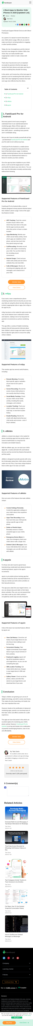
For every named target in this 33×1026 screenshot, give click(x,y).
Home (7, 16)
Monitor (13, 16)
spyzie (9, 105)
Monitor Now (16, 282)
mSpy (9, 97)
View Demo (16, 287)
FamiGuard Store (9, 982)
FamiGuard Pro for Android (15, 94)
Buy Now (9, 1022)
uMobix (9, 101)
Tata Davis (15, 751)
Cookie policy (27, 1015)
